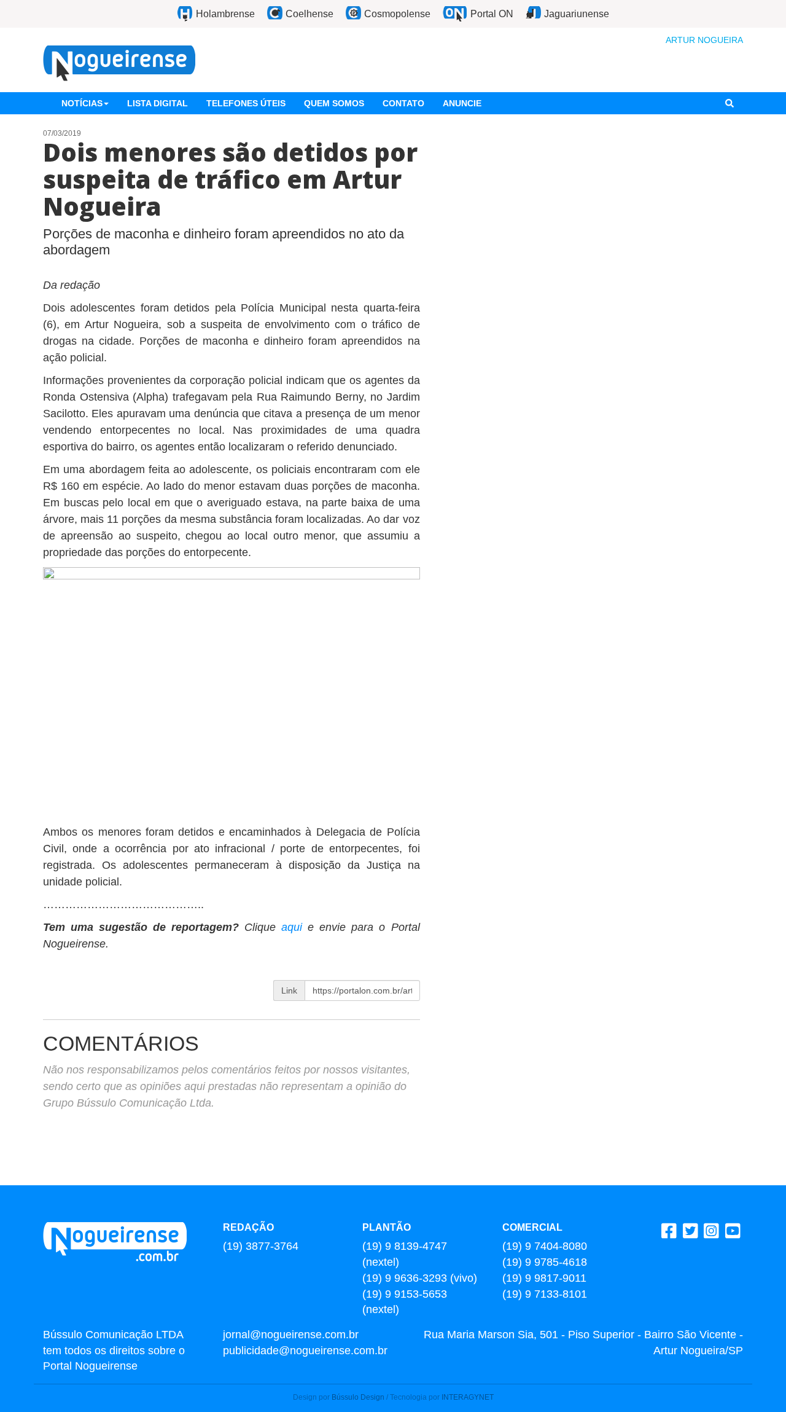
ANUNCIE (462, 103)
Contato (403, 103)
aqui (294, 927)
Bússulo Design (358, 1397)
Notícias (82, 103)
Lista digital (157, 103)
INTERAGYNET (468, 1397)
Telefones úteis (246, 103)
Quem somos (334, 103)
